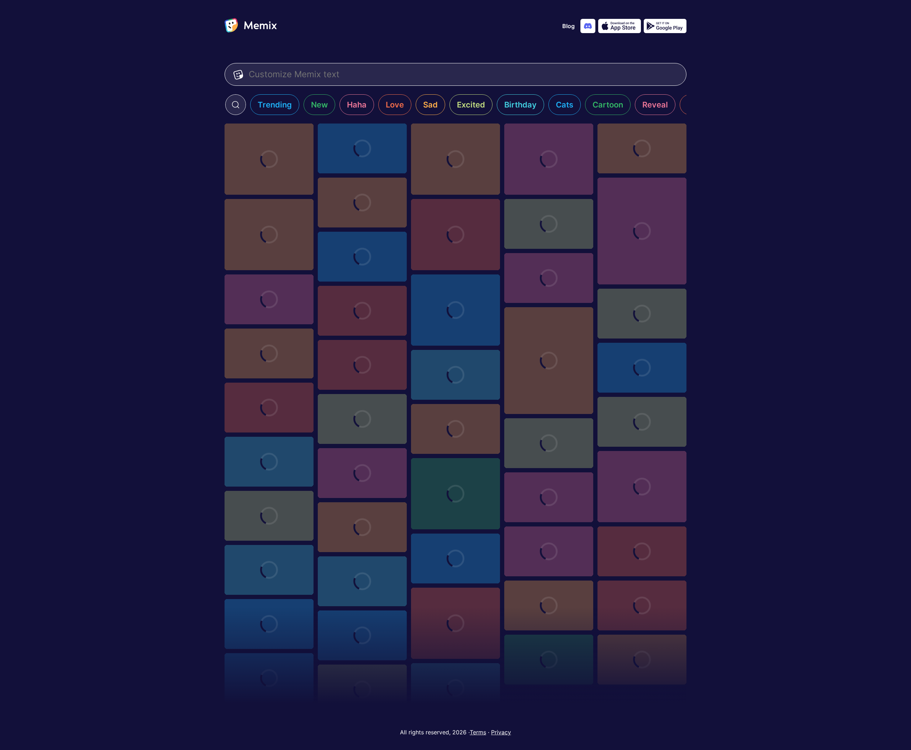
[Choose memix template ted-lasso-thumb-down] (455, 159)
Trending (275, 104)
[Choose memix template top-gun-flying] (548, 443)
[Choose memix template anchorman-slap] (362, 202)
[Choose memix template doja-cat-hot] (455, 493)
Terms (478, 732)
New (319, 104)
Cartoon (608, 104)
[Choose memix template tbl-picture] (548, 278)
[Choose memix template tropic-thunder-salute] (641, 660)
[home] (251, 26)
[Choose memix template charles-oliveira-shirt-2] (548, 224)
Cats (564, 104)
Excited (471, 104)
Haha (357, 104)
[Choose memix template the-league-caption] (455, 688)
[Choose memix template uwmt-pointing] (641, 605)
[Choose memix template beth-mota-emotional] (641, 148)
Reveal (655, 104)
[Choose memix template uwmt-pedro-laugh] (455, 623)
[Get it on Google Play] (665, 26)
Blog (568, 26)
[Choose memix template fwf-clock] (362, 148)
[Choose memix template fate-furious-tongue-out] (641, 486)
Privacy (501, 732)
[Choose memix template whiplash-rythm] (269, 570)
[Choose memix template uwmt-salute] (548, 605)
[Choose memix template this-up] (548, 159)
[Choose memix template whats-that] (455, 234)
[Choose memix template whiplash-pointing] (362, 581)
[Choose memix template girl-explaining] (548, 360)
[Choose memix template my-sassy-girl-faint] (362, 473)
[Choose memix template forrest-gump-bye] (362, 419)
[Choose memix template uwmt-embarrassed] (362, 635)
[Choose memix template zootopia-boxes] (548, 497)
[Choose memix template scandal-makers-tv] (641, 314)
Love (395, 104)
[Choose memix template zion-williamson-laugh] (269, 516)
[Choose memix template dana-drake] (362, 311)
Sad (430, 104)
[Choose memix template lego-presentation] (455, 375)
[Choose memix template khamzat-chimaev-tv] (269, 353)
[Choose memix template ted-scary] (362, 689)
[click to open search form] (236, 105)
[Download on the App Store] (619, 26)
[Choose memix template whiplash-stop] (641, 551)
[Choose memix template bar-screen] (455, 429)
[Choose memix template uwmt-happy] (269, 624)
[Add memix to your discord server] (587, 26)
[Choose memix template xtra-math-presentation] (362, 527)
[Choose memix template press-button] (455, 310)
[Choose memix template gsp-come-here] (362, 257)
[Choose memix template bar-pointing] (269, 407)
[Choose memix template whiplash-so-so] (455, 558)
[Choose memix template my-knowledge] (641, 231)
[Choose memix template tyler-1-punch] (548, 660)
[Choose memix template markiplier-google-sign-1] (641, 368)
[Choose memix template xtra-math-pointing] (548, 551)
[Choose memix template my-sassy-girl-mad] (641, 422)
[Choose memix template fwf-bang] (269, 159)
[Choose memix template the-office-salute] (269, 678)
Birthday (520, 104)
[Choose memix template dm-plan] (362, 365)
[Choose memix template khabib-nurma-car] (269, 299)
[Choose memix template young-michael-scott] (269, 234)
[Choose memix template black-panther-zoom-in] (269, 462)
